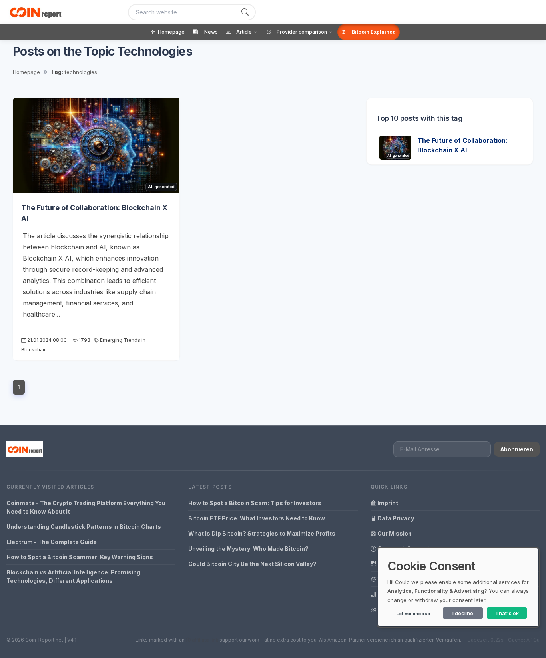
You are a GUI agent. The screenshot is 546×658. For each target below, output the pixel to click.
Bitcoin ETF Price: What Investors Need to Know (256, 518)
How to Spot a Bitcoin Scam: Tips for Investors (254, 503)
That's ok (507, 613)
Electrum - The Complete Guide (51, 541)
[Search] (245, 12)
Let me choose (413, 613)
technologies (81, 72)
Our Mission (394, 533)
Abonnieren (516, 449)
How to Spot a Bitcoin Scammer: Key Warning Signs (79, 557)
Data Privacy (395, 518)
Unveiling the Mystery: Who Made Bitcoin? (248, 548)
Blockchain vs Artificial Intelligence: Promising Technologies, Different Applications (73, 576)
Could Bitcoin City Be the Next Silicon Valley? (252, 563)
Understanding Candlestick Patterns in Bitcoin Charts (83, 526)
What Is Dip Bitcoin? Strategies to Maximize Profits (261, 533)
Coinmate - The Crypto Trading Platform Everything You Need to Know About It (85, 507)
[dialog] (458, 587)
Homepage (26, 72)
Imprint (387, 503)
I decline (462, 613)
